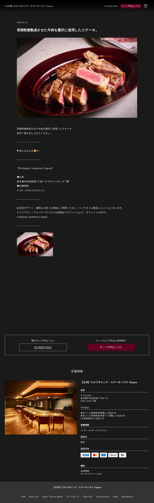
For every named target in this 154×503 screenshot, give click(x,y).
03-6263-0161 (111, 6)
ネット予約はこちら (131, 6)
